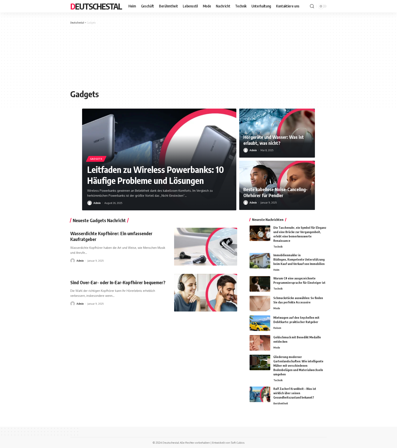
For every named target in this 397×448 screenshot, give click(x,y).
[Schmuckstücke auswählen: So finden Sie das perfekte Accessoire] (260, 303)
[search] (312, 6)
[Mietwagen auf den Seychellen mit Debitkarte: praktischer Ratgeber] (260, 323)
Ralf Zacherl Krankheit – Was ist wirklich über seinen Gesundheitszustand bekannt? (294, 393)
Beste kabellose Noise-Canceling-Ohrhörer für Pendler (275, 192)
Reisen (277, 327)
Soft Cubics (238, 442)
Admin (97, 203)
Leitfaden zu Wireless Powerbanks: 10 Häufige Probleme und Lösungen (155, 175)
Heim (276, 269)
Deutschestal (96, 6)
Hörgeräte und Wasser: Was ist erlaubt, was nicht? (273, 140)
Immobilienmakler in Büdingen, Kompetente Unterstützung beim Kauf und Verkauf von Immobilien (299, 259)
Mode (276, 308)
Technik (278, 246)
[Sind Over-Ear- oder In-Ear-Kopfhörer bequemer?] (205, 293)
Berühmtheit (280, 403)
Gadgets (96, 158)
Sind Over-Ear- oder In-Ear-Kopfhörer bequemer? (117, 282)
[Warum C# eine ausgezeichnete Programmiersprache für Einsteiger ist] (260, 284)
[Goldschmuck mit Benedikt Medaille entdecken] (260, 343)
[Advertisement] (198, 56)
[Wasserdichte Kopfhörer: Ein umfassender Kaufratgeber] (205, 247)
